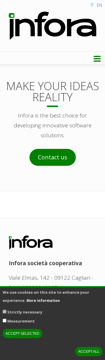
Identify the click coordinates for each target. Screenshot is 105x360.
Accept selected (22, 334)
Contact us (52, 157)
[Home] (52, 26)
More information (43, 300)
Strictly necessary (24, 312)
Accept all (88, 352)
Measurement (21, 321)
